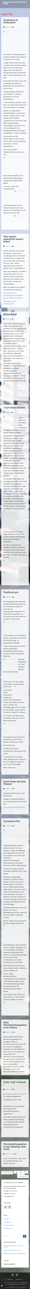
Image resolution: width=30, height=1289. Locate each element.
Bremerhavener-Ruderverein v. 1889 (14, 2)
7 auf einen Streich (14, 407)
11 (22, 1172)
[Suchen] (24, 1236)
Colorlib (12, 1287)
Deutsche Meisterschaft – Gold (12, 1250)
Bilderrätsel (10, 314)
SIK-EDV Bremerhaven (13, 1284)
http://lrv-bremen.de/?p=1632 (14, 807)
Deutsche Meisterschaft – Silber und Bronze (13, 1246)
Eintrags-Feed (7, 1222)
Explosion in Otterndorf (10, 21)
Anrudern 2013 (11, 821)
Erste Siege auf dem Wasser (14, 782)
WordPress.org (8, 1228)
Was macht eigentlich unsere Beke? (13, 239)
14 (23, 1174)
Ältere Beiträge (22, 1176)
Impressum (10, 1279)
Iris (14, 27)
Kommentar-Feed (8, 1225)
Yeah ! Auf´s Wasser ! (14, 1083)
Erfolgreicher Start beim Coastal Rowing (14, 1253)
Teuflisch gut (10, 592)
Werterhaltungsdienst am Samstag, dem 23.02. (15, 1147)
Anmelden (6, 1219)
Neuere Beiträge (7, 1172)
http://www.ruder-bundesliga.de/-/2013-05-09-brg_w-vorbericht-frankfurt (13, 295)
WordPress (22, 1287)
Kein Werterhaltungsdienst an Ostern (15, 1025)
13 (19, 1174)
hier (14, 1196)
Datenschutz (19, 1279)
